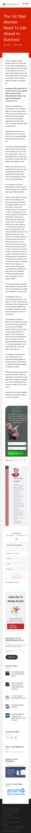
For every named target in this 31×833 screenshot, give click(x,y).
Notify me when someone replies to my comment (17, 574)
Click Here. (17, 523)
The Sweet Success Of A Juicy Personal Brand (17, 674)
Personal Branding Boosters (17, 706)
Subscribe (11, 657)
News (11, 826)
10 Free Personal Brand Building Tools (18, 697)
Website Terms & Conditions (10, 822)
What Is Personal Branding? (11, 829)
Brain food (17, 45)
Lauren (8, 45)
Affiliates (4, 824)
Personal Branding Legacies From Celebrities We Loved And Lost (18, 717)
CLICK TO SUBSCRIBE (13, 626)
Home (5, 826)
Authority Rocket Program (11, 831)
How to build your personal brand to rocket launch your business (17, 686)
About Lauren (19, 826)
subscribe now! (17, 453)
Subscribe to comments (13, 582)
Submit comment (16, 577)
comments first (21, 535)
